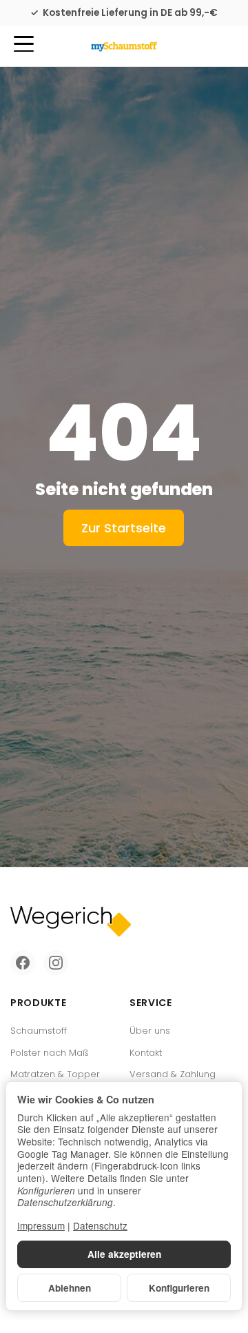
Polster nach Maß (49, 1052)
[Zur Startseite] (124, 46)
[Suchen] (53, 45)
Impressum (41, 1225)
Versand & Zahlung (173, 1074)
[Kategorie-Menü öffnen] (24, 44)
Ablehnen (69, 1287)
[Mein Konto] (199, 46)
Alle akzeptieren (124, 1254)
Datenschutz (100, 1225)
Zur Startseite (123, 528)
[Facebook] (22, 962)
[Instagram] (55, 962)
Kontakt (146, 1052)
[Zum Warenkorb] (224, 46)
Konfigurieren (179, 1287)
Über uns (150, 1030)
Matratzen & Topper (55, 1074)
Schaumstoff (38, 1030)
